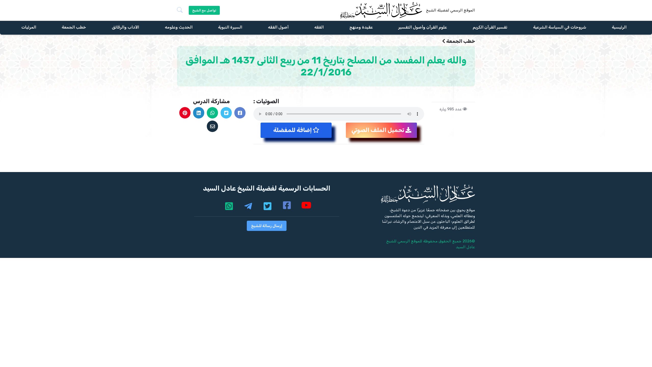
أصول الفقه (278, 27)
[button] (182, 10)
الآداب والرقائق (125, 27)
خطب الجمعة (74, 27)
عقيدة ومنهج (361, 27)
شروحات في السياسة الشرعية (559, 27)
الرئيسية (619, 27)
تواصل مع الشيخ (204, 10)
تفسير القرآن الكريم (490, 27)
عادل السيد (465, 247)
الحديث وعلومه (179, 27)
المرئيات (28, 27)
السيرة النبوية (230, 27)
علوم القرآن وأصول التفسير (422, 27)
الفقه (319, 27)
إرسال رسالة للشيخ (266, 226)
